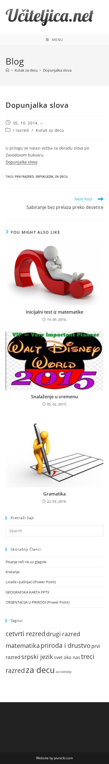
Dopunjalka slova (57, 70)
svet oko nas (67, 657)
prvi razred (24, 176)
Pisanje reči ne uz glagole (26, 561)
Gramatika (54, 494)
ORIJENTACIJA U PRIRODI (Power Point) (38, 602)
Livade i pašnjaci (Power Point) (31, 581)
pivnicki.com (63, 758)
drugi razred (63, 634)
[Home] (7, 70)
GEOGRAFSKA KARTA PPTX (27, 592)
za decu (61, 176)
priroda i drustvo (66, 645)
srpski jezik (44, 176)
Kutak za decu (50, 130)
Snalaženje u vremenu (54, 397)
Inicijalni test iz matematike (54, 312)
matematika (23, 645)
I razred (21, 130)
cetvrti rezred (25, 633)
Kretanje (13, 571)
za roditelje (64, 672)
